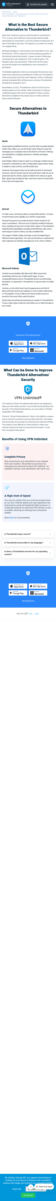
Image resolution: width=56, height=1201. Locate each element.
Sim (30, 614)
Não (37, 614)
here (12, 517)
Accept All (28, 1195)
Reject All (16, 1189)
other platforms (28, 358)
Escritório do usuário (38, 4)
